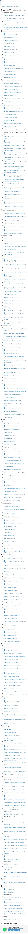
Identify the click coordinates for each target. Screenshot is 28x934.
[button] (1, 1)
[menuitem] (1, 3)
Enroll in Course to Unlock (14, 930)
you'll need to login (19, 928)
